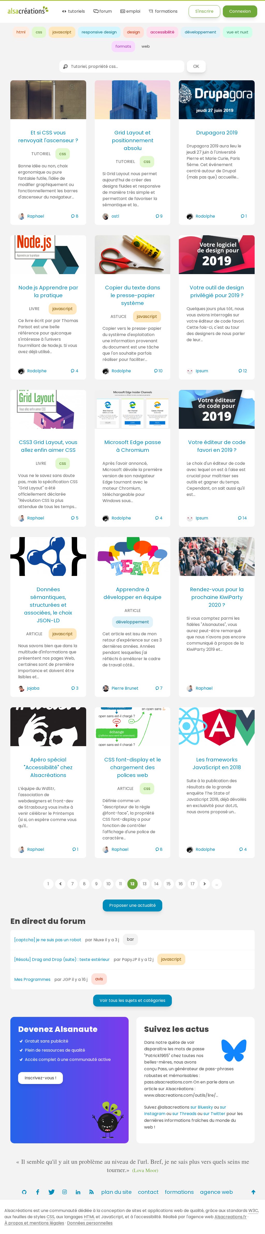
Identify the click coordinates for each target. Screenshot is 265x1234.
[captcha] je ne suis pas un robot (47, 940)
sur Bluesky (201, 1107)
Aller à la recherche (102, 8)
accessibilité (162, 32)
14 (156, 884)
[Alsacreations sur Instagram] (64, 1192)
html (21, 32)
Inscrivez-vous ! (40, 1078)
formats (123, 46)
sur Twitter (214, 1114)
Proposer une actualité (132, 905)
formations (165, 11)
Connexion (240, 11)
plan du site (116, 1192)
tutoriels (76, 11)
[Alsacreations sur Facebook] (37, 1192)
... (217, 884)
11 (120, 884)
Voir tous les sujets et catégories (132, 1000)
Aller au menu (22, 8)
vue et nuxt (237, 32)
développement (200, 32)
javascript (62, 32)
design (133, 32)
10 (109, 884)
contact (148, 1192)
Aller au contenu (58, 8)
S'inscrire (204, 11)
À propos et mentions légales (34, 1223)
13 (144, 884)
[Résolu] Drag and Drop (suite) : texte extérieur (62, 959)
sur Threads (184, 1114)
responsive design (99, 32)
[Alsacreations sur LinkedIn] (78, 1192)
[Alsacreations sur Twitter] (51, 1192)
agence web (216, 1192)
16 (181, 884)
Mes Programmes (32, 979)
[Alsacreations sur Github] (24, 1192)
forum (105, 11)
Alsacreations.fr (231, 1217)
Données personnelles (90, 1223)
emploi (132, 11)
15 (169, 884)
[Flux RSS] (91, 1192)
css (39, 32)
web (146, 46)
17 (193, 884)
